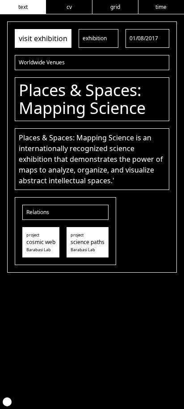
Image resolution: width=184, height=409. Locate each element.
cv (69, 7)
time (161, 7)
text (23, 7)
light (7, 401)
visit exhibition (43, 38)
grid (115, 7)
